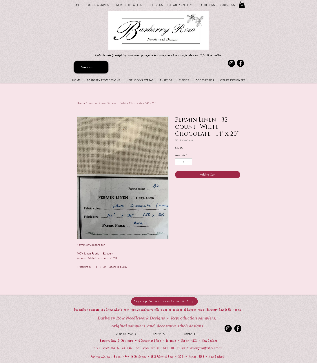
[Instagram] (231, 63)
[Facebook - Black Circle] (237, 328)
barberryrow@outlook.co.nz (206, 348)
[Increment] (189, 161)
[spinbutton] (183, 161)
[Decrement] (178, 161)
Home (81, 103)
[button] (242, 4)
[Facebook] (240, 63)
